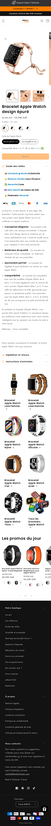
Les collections (11, 620)
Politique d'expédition (14, 709)
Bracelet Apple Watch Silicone (36, 444)
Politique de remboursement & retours (21, 733)
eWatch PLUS (10, 680)
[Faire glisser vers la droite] (48, 97)
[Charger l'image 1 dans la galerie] (12, 96)
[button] (3, 21)
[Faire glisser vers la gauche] (3, 97)
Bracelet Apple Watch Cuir (13, 483)
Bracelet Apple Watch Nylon (13, 444)
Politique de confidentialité (16, 721)
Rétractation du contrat (14, 650)
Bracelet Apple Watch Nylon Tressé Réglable (12, 570)
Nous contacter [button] (13, 743)
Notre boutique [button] (13, 607)
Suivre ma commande (14, 656)
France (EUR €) (24, 804)
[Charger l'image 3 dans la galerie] (38, 96)
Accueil (8, 614)
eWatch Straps (28, 823)
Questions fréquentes (14, 644)
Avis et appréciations (14, 662)
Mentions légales (12, 703)
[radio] (5, 128)
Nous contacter (11, 674)
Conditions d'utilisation (15, 715)
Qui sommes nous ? (13, 668)
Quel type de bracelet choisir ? (18, 638)
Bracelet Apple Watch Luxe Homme (36, 403)
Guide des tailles (12, 626)
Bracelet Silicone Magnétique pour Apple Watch (31, 571)
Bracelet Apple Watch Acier (36, 483)
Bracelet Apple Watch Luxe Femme (13, 403)
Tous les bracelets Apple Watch (36, 521)
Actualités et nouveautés (15, 632)
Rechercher (10, 685)
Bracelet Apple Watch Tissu (13, 521)
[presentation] (21, 583)
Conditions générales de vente (18, 727)
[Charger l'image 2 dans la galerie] (25, 96)
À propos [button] (10, 696)
